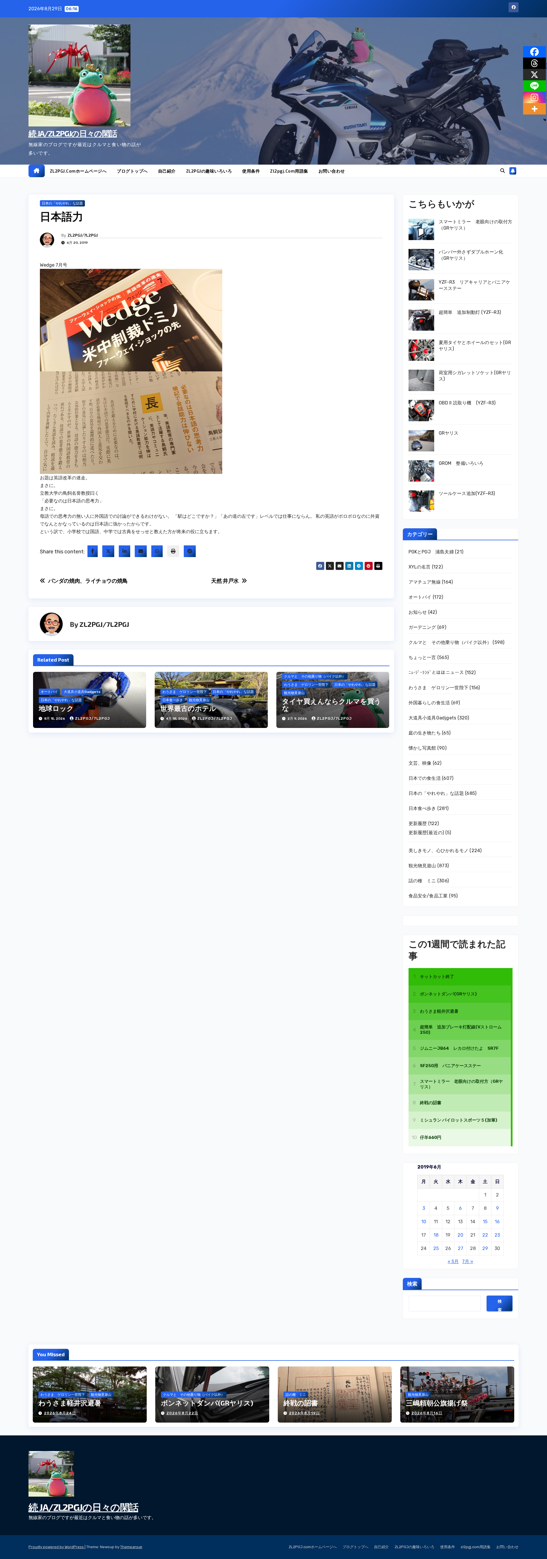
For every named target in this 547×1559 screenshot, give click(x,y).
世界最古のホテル (188, 708)
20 (460, 1235)
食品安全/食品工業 (428, 896)
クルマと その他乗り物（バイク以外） (315, 676)
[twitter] (108, 551)
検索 (412, 1283)
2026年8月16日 (426, 1413)
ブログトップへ (132, 170)
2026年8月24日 (60, 1413)
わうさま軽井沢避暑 (69, 1403)
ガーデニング (422, 627)
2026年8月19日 (304, 1413)
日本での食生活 (425, 778)
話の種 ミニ (422, 880)
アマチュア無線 (425, 582)
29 (485, 1248)
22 (485, 1235)
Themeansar (131, 1547)
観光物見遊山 (199, 700)
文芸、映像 (420, 763)
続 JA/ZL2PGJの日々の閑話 (72, 133)
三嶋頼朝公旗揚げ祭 (437, 1403)
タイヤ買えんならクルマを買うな (331, 704)
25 (436, 1248)
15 (485, 1221)
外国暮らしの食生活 (429, 702)
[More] (534, 108)
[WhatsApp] (157, 551)
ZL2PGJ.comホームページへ (78, 170)
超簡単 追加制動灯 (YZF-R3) (470, 312)
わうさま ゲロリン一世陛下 (184, 692)
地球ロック (56, 708)
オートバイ (49, 692)
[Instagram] (534, 97)
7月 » (467, 1261)
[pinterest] (190, 551)
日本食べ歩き (172, 700)
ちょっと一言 (422, 657)
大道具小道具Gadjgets (82, 692)
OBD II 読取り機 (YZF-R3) (467, 403)
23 (497, 1235)
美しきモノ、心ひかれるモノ (439, 850)
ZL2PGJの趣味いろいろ (209, 170)
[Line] (534, 86)
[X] (534, 74)
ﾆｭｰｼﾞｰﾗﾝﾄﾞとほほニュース (436, 672)
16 (497, 1221)
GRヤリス (449, 433)
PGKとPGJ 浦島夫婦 (431, 552)
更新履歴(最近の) (426, 832)
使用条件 (251, 170)
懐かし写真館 (422, 748)
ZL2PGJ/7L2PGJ (83, 235)
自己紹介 (167, 170)
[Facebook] (534, 52)
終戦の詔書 (300, 1403)
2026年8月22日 (182, 1413)
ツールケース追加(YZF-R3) (467, 493)
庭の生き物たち (425, 733)
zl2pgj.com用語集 (289, 170)
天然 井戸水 (225, 581)
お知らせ (418, 612)
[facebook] (92, 551)
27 (460, 1248)
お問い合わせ (332, 170)
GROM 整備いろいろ (461, 463)
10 (423, 1221)
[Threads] (534, 63)
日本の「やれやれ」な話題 (62, 203)
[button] (502, 170)
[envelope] (141, 551)
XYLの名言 (420, 567)
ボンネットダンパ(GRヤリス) (207, 1403)
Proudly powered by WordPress (56, 1547)
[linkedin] (124, 551)
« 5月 (453, 1261)
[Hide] (544, 120)
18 (436, 1235)
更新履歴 (418, 823)
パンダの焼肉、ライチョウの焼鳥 (88, 581)
